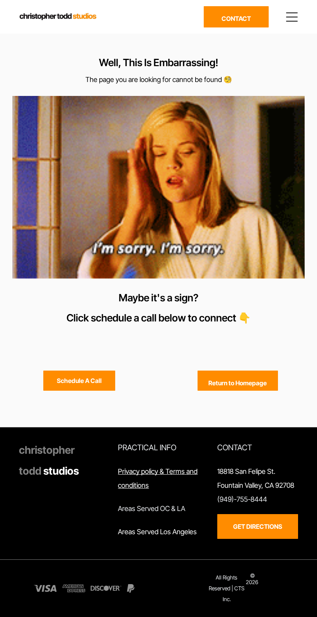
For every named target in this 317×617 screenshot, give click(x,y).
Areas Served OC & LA (151, 508)
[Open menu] (292, 17)
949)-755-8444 (243, 499)
